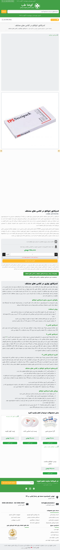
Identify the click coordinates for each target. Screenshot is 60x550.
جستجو (4, 11)
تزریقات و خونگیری (34, 520)
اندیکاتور (19, 265)
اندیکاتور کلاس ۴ (13, 265)
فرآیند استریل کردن (15, 267)
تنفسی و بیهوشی (15, 520)
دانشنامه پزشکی (55, 532)
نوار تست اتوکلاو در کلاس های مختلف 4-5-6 (34, 269)
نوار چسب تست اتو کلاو (19, 269)
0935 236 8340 (7, 503)
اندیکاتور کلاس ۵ (5, 265)
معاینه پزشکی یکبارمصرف (52, 523)
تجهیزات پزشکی (38, 267)
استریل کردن (24, 265)
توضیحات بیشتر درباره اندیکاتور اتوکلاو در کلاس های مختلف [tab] (41, 274)
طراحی (37, 547)
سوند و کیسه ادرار (15, 517)
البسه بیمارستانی (54, 515)
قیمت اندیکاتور (7, 267)
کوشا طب (56, 529)
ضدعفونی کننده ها (34, 523)
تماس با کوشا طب (54, 537)
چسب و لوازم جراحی (54, 517)
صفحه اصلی (49, 28)
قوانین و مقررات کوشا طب (52, 540)
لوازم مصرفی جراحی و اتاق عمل (36, 28)
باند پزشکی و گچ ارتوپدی (33, 515)
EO (6, 337)
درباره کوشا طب (55, 535)
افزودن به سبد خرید (30, 261)
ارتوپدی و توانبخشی (54, 520)
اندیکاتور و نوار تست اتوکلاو (50, 265)
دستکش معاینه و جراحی (33, 517)
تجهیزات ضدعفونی (30, 267)
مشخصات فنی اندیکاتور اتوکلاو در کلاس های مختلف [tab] (43, 277)
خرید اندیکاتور (23, 267)
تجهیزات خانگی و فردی (14, 515)
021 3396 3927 (19, 503)
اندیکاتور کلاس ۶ (55, 267)
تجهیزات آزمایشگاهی (46, 267)
